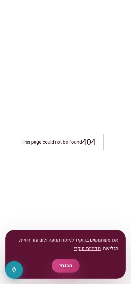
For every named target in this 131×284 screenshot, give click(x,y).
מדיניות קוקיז (87, 248)
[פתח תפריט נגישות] (14, 270)
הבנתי (65, 265)
